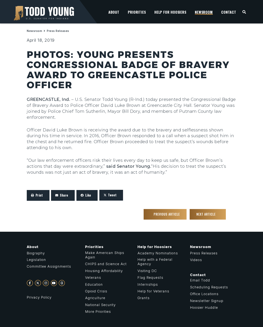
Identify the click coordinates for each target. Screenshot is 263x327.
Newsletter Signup (206, 301)
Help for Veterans (153, 291)
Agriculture (95, 298)
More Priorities (98, 312)
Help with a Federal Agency (155, 261)
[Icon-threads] (62, 283)
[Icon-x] (38, 283)
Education (94, 284)
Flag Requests (150, 278)
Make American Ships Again (104, 255)
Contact (198, 275)
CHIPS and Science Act (106, 264)
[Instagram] (46, 283)
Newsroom (34, 30)
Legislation (36, 260)
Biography (36, 253)
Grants (143, 298)
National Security (100, 305)
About (33, 247)
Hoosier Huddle (204, 307)
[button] (38, 195)
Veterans (93, 278)
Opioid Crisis (96, 291)
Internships (147, 284)
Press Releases (58, 30)
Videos (196, 260)
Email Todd (200, 280)
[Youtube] (54, 283)
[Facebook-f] (30, 283)
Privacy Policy (39, 297)
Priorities (94, 247)
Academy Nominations (157, 253)
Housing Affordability (104, 271)
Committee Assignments (49, 266)
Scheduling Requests (209, 287)
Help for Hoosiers (154, 247)
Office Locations (204, 294)
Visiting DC (147, 271)
